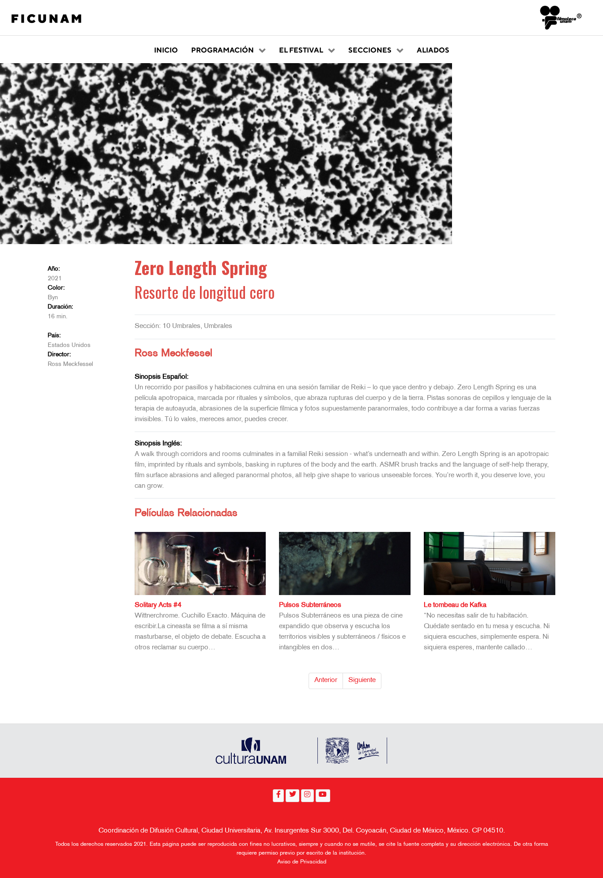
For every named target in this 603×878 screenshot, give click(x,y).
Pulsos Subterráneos (310, 605)
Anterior (325, 680)
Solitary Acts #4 (158, 605)
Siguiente (362, 680)
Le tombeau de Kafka (455, 605)
